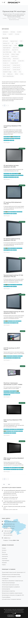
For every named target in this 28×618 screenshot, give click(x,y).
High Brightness (7, 47)
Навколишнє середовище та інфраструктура (12, 580)
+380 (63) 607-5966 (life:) (8, 528)
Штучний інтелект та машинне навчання (11, 599)
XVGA (21, 74)
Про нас (4, 552)
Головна (5, 18)
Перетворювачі (5, 560)
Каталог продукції (12, 18)
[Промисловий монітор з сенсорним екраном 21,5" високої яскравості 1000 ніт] (14, 337)
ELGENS (19, 31)
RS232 (14, 60)
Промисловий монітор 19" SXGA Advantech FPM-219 (14, 312)
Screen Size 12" (6, 65)
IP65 (15, 52)
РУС (4, 484)
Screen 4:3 (5, 63)
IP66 (19, 52)
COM (21, 41)
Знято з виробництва (8, 76)
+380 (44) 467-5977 (8, 531)
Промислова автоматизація (8, 582)
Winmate (13, 31)
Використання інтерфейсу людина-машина (12, 593)
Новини (4, 564)
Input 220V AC (6, 49)
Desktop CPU (6, 43)
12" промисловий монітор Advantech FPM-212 (12, 239)
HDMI (21, 45)
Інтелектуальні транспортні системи (10, 584)
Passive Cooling (7, 58)
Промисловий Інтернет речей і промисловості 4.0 (13, 572)
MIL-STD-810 (6, 54)
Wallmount (10, 74)
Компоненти (21, 18)
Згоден (18, 615)
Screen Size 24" (16, 69)
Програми (4, 562)
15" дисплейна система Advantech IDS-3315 (11, 166)
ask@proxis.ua (7, 538)
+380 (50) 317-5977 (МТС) (9, 526)
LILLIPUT (11, 34)
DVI (16, 43)
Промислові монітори (14, 19)
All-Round (5, 41)
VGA (20, 71)
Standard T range (7, 71)
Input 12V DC (16, 47)
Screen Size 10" (14, 63)
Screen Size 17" (6, 67)
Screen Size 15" (16, 65)
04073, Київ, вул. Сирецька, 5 (10, 521)
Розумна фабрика (6, 597)
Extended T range (7, 45)
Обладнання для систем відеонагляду (11, 574)
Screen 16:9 (21, 60)
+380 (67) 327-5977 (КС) (9, 524)
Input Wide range (7, 52)
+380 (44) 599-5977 (7, 533)
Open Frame (6, 56)
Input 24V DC (15, 49)
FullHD (15, 45)
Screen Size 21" (6, 69)
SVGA (15, 71)
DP (12, 43)
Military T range (15, 54)
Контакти (4, 550)
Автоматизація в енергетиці (8, 591)
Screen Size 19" (16, 67)
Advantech (5, 31)
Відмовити (10, 615)
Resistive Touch (6, 60)
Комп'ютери (5, 554)
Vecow (4, 34)
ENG (9, 484)
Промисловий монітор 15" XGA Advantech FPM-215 (13, 275)
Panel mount (14, 56)
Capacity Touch (14, 41)
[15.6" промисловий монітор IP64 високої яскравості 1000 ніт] (14, 372)
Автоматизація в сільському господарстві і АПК (13, 595)
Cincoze (17, 34)
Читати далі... (7, 142)
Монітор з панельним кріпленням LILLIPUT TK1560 (13, 383)
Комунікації (4, 558)
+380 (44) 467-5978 (7, 535)
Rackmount (16, 58)
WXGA (16, 74)
